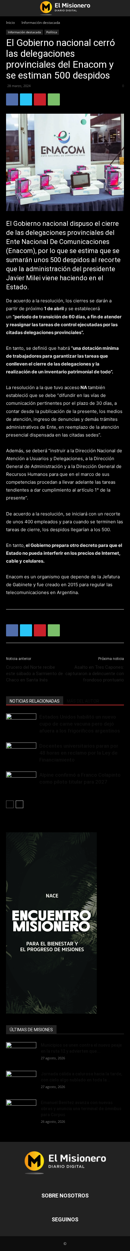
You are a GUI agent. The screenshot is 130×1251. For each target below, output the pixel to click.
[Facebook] (12, 99)
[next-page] (19, 804)
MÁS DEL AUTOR (83, 701)
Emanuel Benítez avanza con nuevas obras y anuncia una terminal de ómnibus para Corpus (81, 1108)
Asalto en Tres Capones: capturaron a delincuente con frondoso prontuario (94, 673)
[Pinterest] (40, 99)
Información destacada (40, 22)
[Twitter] (26, 99)
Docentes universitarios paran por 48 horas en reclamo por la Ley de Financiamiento (78, 753)
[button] (10, 8)
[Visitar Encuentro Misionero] (65, 923)
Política (51, 32)
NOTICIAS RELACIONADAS (35, 701)
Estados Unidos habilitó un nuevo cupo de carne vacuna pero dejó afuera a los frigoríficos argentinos (79, 724)
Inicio (10, 22)
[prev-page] (10, 804)
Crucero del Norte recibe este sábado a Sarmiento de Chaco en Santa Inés (34, 673)
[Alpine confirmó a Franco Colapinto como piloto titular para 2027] (21, 782)
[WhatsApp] (54, 99)
